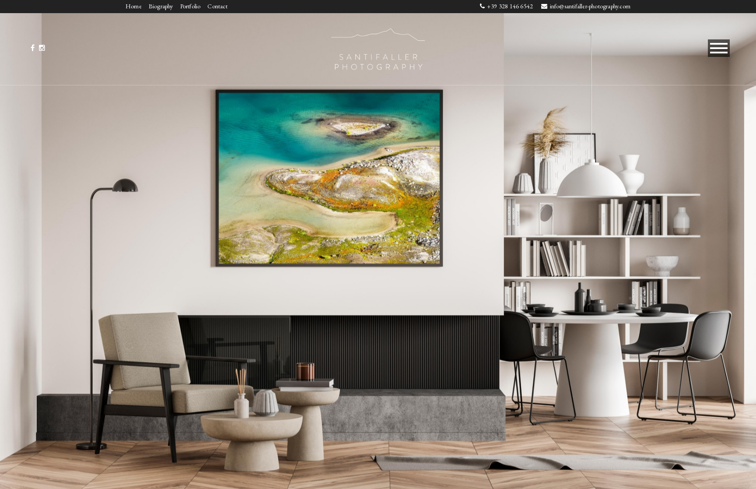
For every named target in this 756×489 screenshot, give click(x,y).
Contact (217, 6)
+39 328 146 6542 (510, 6)
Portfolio (190, 6)
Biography (161, 6)
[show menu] (719, 48)
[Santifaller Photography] (378, 47)
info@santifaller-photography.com (590, 6)
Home (134, 6)
